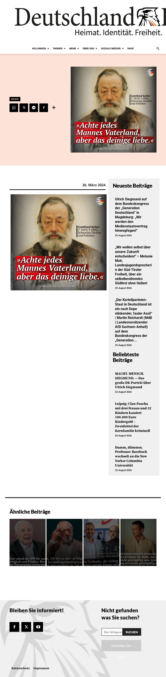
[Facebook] (43, 107)
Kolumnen (39, 48)
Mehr (72, 48)
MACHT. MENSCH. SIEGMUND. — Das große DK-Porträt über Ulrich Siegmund (133, 380)
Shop (130, 48)
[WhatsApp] (14, 107)
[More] (53, 107)
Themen (57, 48)
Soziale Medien (111, 48)
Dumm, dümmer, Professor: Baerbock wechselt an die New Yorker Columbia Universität (131, 456)
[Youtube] (38, 627)
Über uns (88, 48)
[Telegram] (33, 107)
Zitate (15, 99)
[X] (23, 107)
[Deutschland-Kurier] (83, 21)
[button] (158, 48)
